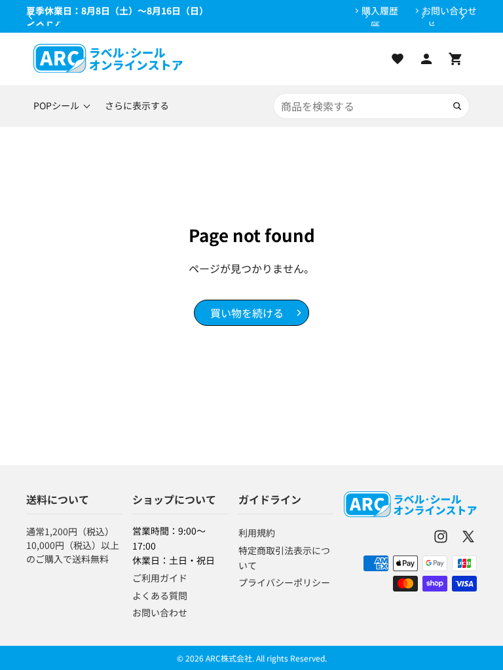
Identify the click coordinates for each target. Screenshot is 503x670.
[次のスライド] (462, 16)
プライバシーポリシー (284, 582)
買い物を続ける (247, 313)
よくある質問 (159, 595)
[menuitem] (137, 106)
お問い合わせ (449, 10)
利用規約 (256, 532)
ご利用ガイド (159, 577)
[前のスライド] (30, 16)
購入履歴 (380, 10)
